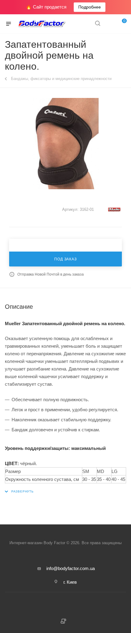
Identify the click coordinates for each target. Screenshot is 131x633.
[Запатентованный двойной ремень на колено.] (65, 143)
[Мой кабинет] (109, 23)
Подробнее (89, 7)
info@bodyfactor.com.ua (70, 568)
